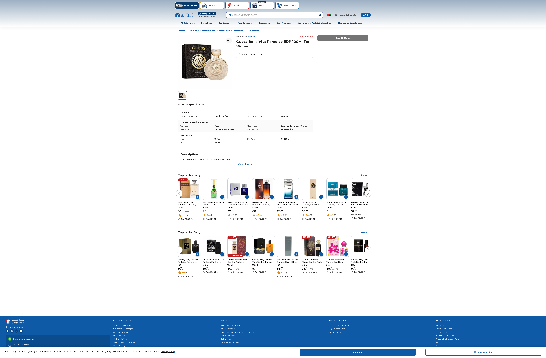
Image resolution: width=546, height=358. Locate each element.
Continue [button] (357, 352)
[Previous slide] (176, 190)
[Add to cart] (197, 197)
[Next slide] (365, 190)
